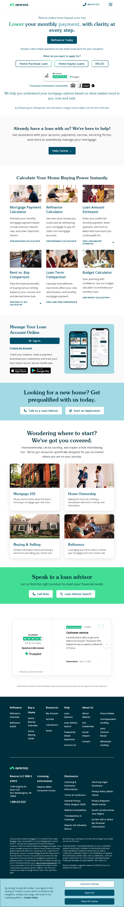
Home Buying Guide (31, 735)
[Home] (19, 4)
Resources (52, 707)
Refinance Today (62, 40)
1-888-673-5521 (18, 801)
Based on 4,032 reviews (33, 648)
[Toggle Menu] (110, 4)
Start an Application (87, 410)
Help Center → (62, 151)
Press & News (107, 713)
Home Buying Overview (32, 722)
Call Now (43, 594)
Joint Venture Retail (104, 732)
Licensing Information (44, 779)
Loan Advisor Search (78, 594)
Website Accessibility (75, 810)
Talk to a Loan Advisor (43, 410)
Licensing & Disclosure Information (71, 786)
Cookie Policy (31, 897)
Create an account (21, 348)
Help (67, 707)
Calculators (52, 724)
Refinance (16, 707)
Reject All (89, 892)
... (76, 647)
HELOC (99, 63)
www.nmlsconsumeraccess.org (46, 863)
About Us (87, 707)
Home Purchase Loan (34, 63)
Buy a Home (31, 710)
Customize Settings (89, 884)
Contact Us (70, 745)
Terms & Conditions (74, 795)
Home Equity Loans (71, 63)
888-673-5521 (93, 4)
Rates (49, 730)
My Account (52, 713)
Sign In (37, 340)
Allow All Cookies (89, 901)
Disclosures (71, 776)
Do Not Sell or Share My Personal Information (102, 823)
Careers (86, 741)
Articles (50, 719)
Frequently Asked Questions (69, 736)
